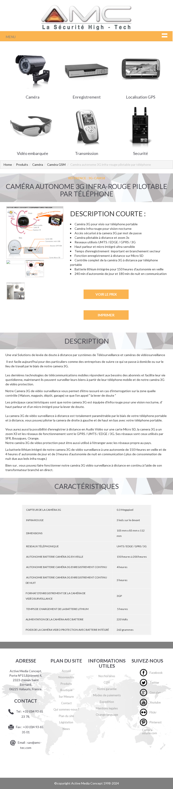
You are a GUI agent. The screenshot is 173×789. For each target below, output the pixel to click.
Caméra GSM (56, 164)
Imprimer (106, 315)
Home (8, 164)
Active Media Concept (87, 783)
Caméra (37, 164)
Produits (22, 164)
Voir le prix (106, 294)
